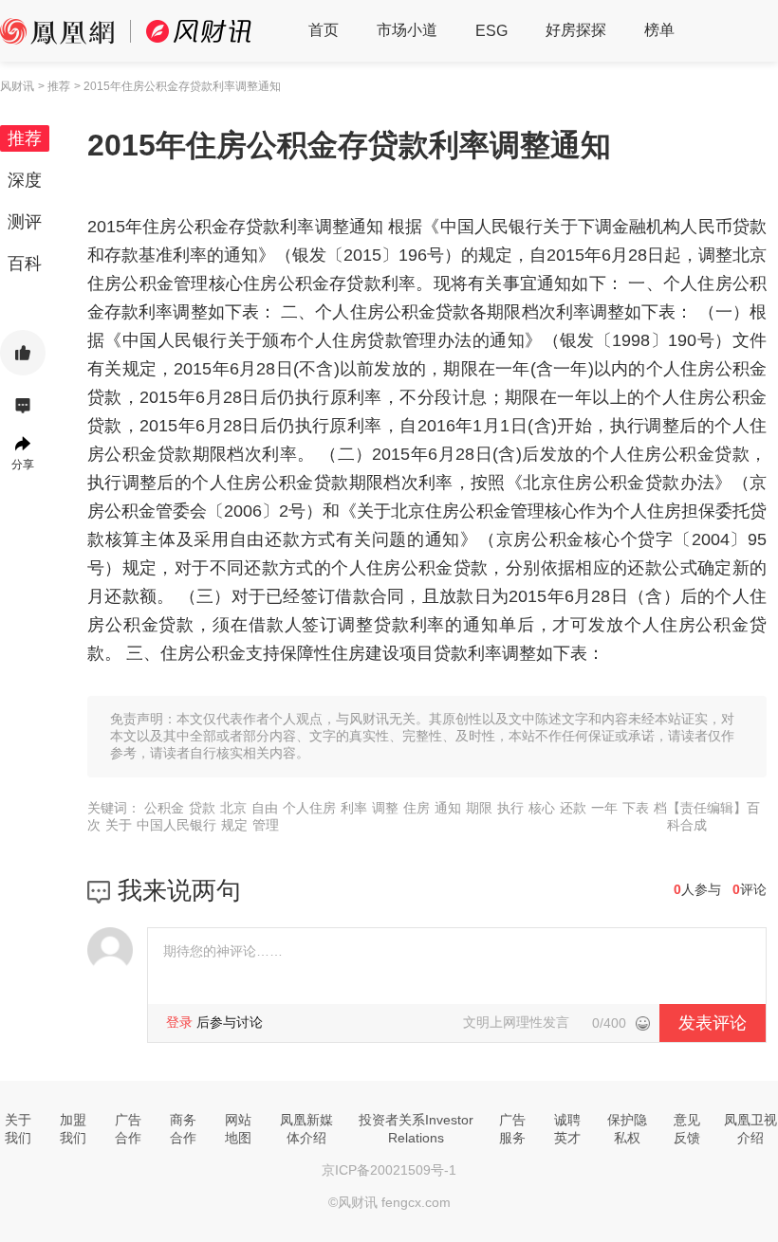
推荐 (25, 138)
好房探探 (576, 30)
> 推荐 (54, 86)
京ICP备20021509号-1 (389, 1170)
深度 (25, 180)
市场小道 (407, 30)
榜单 (659, 30)
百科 (25, 263)
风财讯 (17, 86)
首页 (323, 30)
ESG (491, 31)
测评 (25, 221)
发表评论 (712, 1023)
